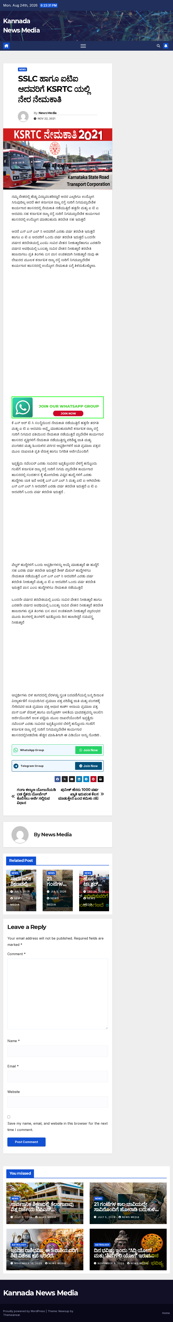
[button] (158, 46)
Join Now (90, 750)
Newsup (63, 1311)
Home (166, 1313)
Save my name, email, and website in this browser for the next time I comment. (57, 1126)
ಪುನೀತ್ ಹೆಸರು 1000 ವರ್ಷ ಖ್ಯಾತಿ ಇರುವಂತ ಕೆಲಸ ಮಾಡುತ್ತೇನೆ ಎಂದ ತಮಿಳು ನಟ (78, 794)
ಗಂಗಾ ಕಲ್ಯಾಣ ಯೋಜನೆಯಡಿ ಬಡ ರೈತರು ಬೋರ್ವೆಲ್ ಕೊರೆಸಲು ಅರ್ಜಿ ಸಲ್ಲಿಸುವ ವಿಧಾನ (36, 796)
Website (13, 1092)
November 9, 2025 (111, 1263)
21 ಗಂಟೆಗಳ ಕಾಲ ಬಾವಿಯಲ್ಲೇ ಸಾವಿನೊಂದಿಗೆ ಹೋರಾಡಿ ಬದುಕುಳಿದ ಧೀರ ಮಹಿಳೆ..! (126, 1209)
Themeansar (11, 1315)
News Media (48, 113)
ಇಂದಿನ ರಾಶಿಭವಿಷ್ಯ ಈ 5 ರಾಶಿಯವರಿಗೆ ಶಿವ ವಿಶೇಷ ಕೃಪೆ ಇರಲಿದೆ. (44, 1253)
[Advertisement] (58, 304)
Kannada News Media (40, 1292)
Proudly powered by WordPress (24, 1311)
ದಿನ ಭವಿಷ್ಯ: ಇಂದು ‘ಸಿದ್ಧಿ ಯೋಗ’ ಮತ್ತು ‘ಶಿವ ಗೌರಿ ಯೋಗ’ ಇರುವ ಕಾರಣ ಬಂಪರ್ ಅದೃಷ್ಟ (122, 1255)
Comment (16, 954)
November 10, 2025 (28, 1263)
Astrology (19, 1244)
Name (13, 1041)
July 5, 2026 (23, 1217)
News (22, 69)
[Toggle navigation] (83, 46)
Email (13, 1066)
